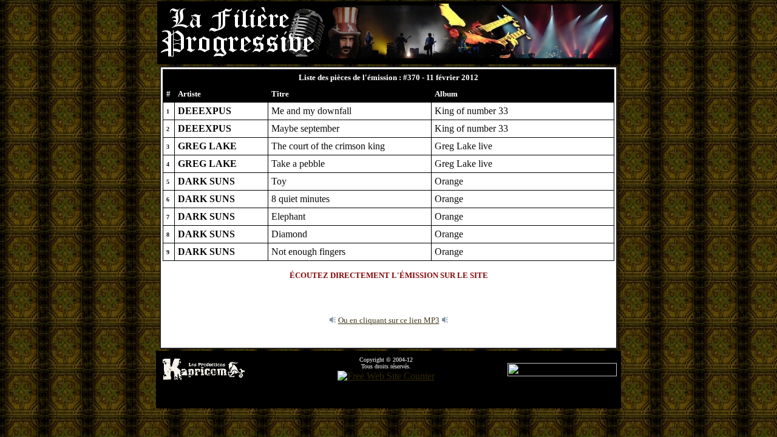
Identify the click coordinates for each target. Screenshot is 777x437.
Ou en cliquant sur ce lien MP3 (388, 320)
